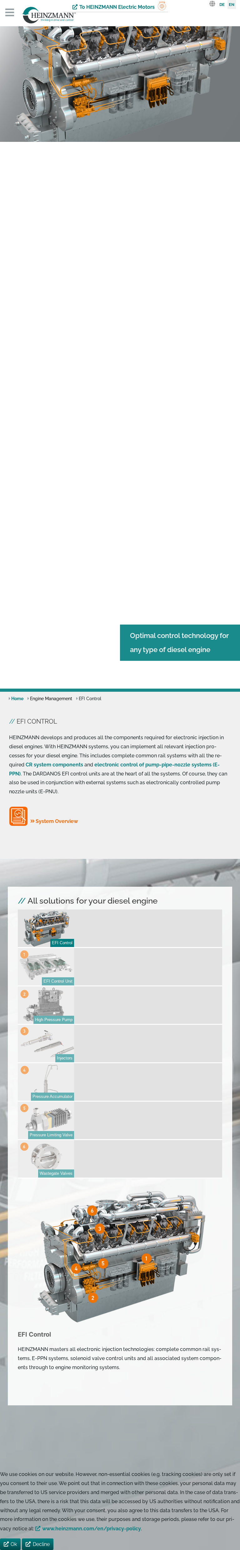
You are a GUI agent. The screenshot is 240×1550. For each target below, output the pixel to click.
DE (222, 4)
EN (231, 4)
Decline (41, 1544)
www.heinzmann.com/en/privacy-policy (91, 1529)
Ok (14, 1544)
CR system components (54, 765)
